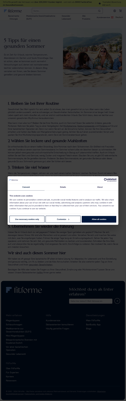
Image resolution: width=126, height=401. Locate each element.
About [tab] (100, 187)
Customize (61, 219)
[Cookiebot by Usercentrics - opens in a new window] (106, 180)
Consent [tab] (26, 187)
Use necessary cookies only (27, 219)
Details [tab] (63, 187)
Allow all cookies (99, 219)
